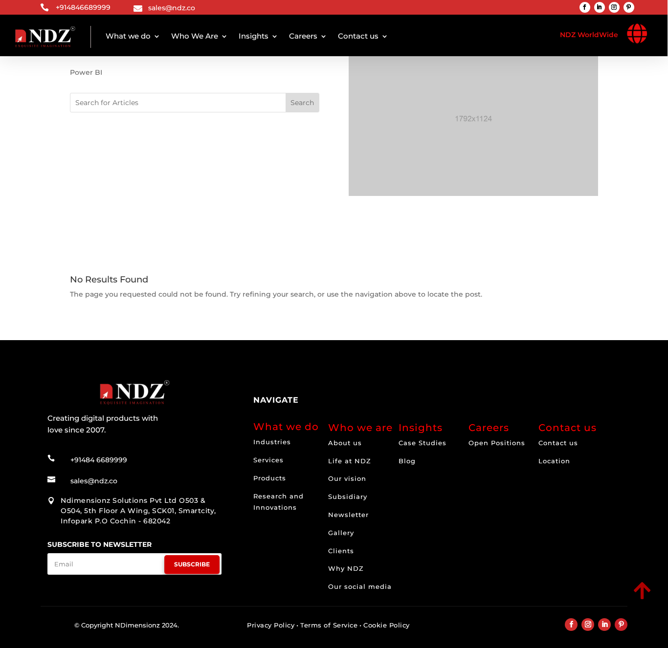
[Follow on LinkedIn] (599, 7)
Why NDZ (346, 568)
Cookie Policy (386, 625)
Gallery (341, 533)
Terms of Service (328, 625)
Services (268, 460)
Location (554, 461)
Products (269, 478)
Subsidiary (347, 496)
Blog (407, 461)
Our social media (360, 586)
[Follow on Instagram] (614, 7)
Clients (341, 551)
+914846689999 (83, 7)
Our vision (347, 478)
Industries (272, 442)
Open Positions (496, 443)
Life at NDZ (349, 461)
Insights (253, 36)
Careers (303, 36)
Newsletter (348, 514)
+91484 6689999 (98, 459)
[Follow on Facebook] (584, 7)
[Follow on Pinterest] (628, 7)
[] (573, 600)
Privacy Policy (270, 625)
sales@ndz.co (171, 7)
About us (345, 443)
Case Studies (422, 443)
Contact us (358, 36)
